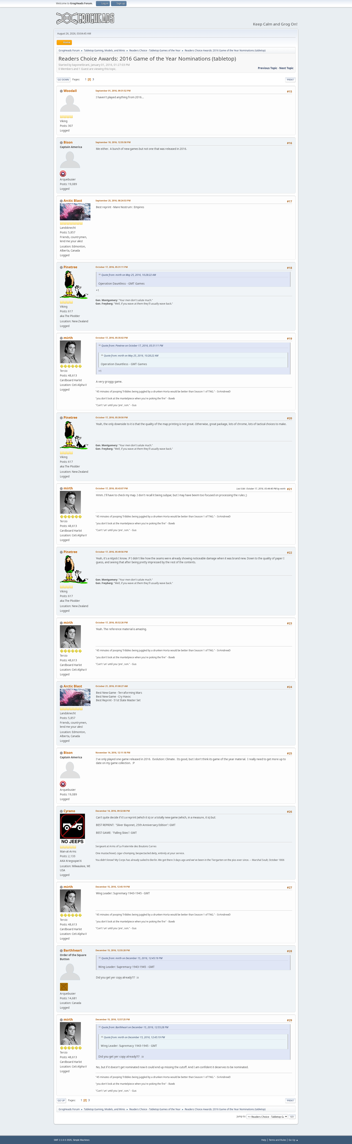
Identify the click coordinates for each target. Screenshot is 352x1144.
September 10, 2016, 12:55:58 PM (113, 142)
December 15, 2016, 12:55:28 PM (113, 950)
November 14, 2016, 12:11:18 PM (113, 752)
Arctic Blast (73, 200)
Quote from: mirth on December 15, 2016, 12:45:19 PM (131, 958)
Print (290, 79)
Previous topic (267, 68)
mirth (68, 338)
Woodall (70, 90)
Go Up (61, 1100)
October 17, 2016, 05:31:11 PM (112, 266)
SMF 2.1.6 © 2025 (63, 1140)
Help (263, 1139)
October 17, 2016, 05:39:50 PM (112, 417)
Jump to (241, 1116)
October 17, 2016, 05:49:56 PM (112, 551)
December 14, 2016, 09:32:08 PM (113, 810)
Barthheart (73, 950)
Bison (68, 142)
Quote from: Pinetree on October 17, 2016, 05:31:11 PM (132, 345)
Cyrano (69, 811)
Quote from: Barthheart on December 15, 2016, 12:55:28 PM (134, 1027)
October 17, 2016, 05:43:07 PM (112, 488)
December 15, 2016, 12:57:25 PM (113, 1019)
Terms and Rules (277, 1139)
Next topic (286, 68)
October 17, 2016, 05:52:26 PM (112, 622)
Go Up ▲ (293, 1139)
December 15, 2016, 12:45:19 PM (113, 886)
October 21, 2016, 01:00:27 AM (112, 686)
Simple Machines (81, 1140)
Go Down (63, 79)
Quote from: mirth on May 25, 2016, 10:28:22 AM (128, 275)
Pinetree (70, 267)
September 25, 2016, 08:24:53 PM (113, 200)
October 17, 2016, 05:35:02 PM (112, 337)
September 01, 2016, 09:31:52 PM (113, 90)
